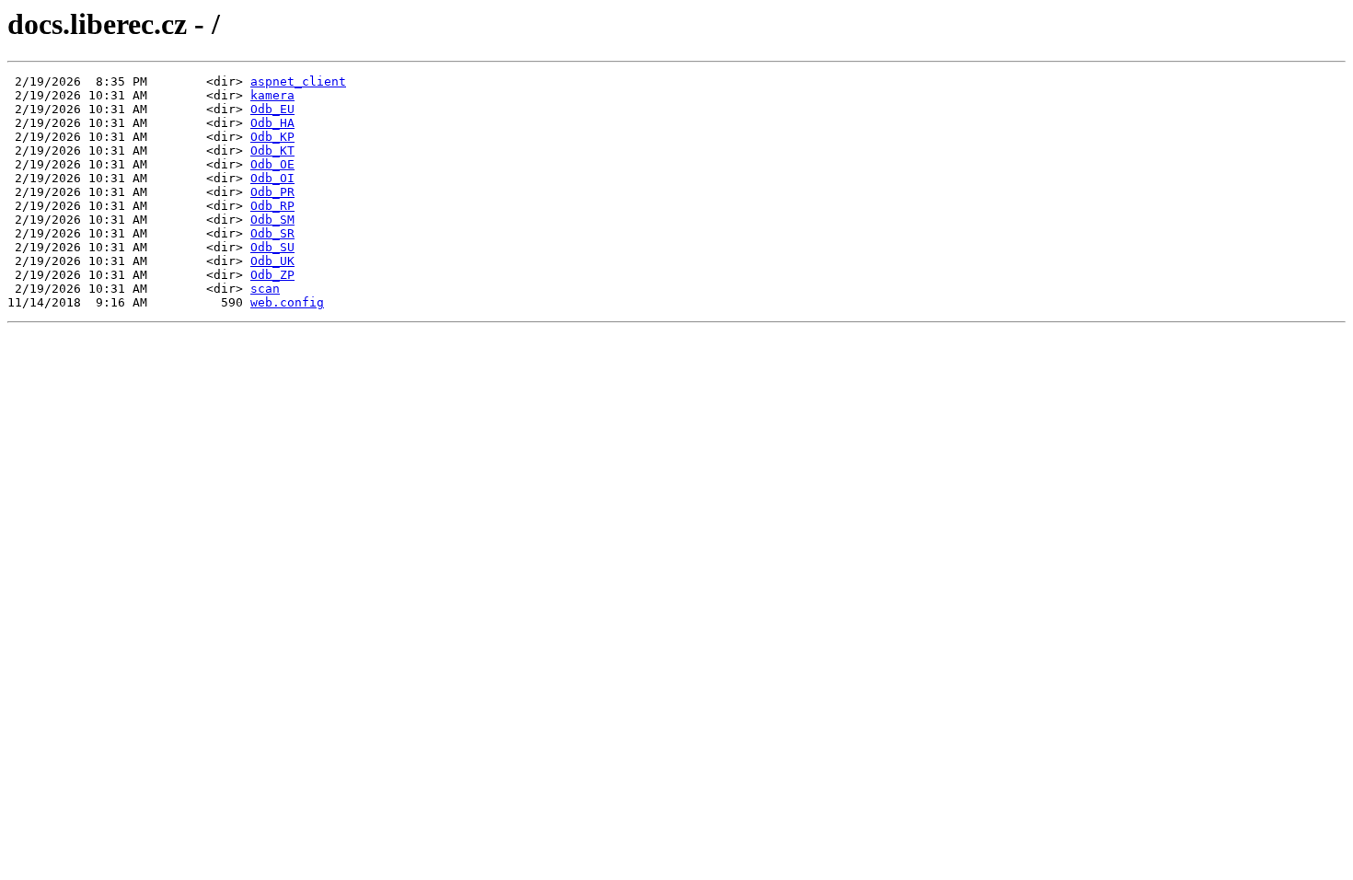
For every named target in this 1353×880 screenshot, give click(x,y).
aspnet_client (298, 81)
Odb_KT (272, 150)
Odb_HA (272, 123)
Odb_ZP (272, 275)
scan (265, 288)
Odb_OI (272, 178)
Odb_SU (272, 247)
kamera (272, 95)
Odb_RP (272, 206)
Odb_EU (272, 109)
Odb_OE (272, 164)
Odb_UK (272, 261)
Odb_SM (272, 219)
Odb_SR (272, 233)
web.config (287, 302)
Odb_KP (272, 137)
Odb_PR (272, 192)
